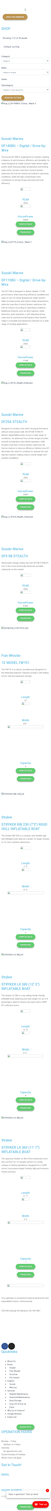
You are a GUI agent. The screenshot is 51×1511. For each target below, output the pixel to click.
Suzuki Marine (12, 139)
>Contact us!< (25, 5)
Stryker (6, 817)
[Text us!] (40, 1505)
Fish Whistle (10, 656)
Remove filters (13, 98)
